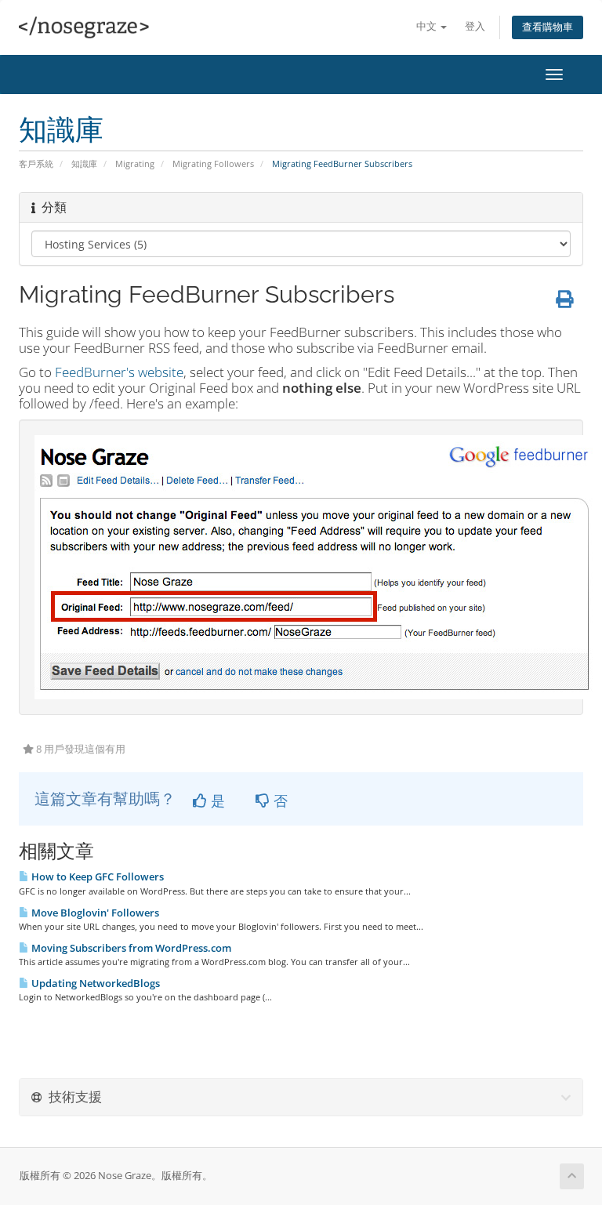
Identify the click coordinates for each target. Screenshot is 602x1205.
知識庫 (84, 163)
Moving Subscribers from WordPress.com (130, 948)
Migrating (134, 163)
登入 (475, 26)
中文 (427, 26)
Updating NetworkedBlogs (94, 983)
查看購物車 (547, 27)
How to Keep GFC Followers (96, 876)
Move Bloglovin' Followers (94, 913)
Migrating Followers (213, 163)
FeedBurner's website (119, 372)
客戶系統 (36, 163)
